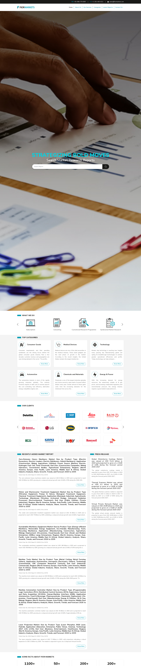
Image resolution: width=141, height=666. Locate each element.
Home (71, 7)
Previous (18, 324)
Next (123, 324)
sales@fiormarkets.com (116, 2)
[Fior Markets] (26, 7)
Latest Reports (108, 7)
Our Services (87, 7)
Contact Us (118, 7)
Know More (44, 364)
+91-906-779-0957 (80, 2)
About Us (78, 7)
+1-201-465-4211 (97, 2)
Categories (97, 7)
